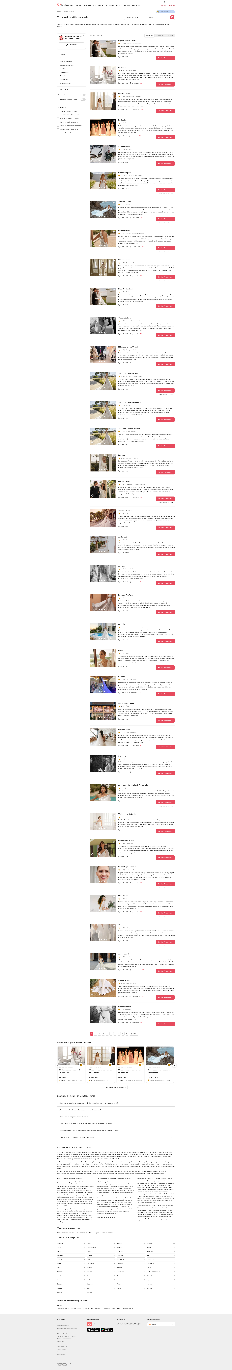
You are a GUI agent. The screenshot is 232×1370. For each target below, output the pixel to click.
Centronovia (123, 925)
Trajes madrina (64, 80)
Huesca (149, 1284)
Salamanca (120, 1272)
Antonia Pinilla (124, 146)
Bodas (59, 11)
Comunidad (136, 5)
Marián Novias (124, 730)
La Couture (122, 120)
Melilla (119, 1288)
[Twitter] (123, 1323)
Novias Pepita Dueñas (127, 867)
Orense (89, 1272)
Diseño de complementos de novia (71, 126)
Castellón (60, 1255)
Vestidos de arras (65, 83)
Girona (89, 1259)
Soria (88, 1288)
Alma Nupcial (123, 954)
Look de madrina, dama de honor (70, 115)
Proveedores (102, 5)
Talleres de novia (65, 58)
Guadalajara (90, 1284)
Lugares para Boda (90, 5)
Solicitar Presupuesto (165, 58)
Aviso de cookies (62, 1333)
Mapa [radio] (171, 35)
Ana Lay (121, 566)
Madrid (89, 1243)
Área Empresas (170, 2)
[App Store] (93, 1331)
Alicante (149, 1243)
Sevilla (59, 1247)
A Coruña (120, 1255)
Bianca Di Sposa (124, 173)
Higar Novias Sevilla (126, 289)
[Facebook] (119, 1323)
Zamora (89, 1292)
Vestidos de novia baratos (65, 1233)
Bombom (122, 677)
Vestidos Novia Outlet (127, 814)
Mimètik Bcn (123, 896)
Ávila (118, 1276)
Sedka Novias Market (127, 703)
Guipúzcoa (120, 1259)
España (154, 1324)
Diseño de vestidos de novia (69, 122)
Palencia (59, 1288)
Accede (163, 5)
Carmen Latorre (124, 318)
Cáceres (149, 1268)
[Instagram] (130, 1323)
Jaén (148, 1255)
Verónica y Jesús (125, 510)
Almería (89, 1276)
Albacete (150, 1276)
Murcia (59, 1251)
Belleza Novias (64, 72)
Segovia (149, 1288)
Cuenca (59, 1292)
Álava (119, 1284)
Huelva (59, 1280)
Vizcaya (89, 1268)
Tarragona (150, 1251)
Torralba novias (124, 202)
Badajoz (59, 1264)
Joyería (62, 69)
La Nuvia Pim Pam (125, 595)
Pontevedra (90, 1264)
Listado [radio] (150, 35)
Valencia (119, 1243)
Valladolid (120, 1264)
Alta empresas (61, 1344)
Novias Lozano (124, 231)
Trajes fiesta (64, 76)
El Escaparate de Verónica (128, 347)
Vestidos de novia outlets (84, 1233)
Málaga (149, 1247)
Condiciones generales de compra (67, 1328)
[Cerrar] (83, 36)
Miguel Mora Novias (126, 840)
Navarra (119, 1268)
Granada (89, 1255)
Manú (120, 650)
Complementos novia (66, 65)
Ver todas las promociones (115, 1087)
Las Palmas (150, 1264)
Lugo (148, 1280)
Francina (121, 455)
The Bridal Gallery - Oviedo (129, 429)
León (58, 1268)
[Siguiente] (174, 1065)
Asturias (119, 1247)
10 (127, 1034)
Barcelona (60, 1243)
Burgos (59, 1284)
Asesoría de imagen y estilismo (69, 118)
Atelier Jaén (123, 537)
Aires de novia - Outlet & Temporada (133, 785)
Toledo (59, 1276)
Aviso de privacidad (63, 1331)
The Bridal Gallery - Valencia (129, 402)
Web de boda (61, 1354)
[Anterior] (58, 1065)
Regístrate (171, 5)
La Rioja (89, 1280)
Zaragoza (60, 1259)
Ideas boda (126, 5)
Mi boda (78, 5)
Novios (118, 5)
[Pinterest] (127, 1323)
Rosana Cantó (124, 94)
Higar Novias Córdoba (127, 41)
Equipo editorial (61, 1349)
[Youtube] (134, 1323)
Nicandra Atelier (124, 1007)
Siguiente (133, 1034)
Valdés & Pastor (124, 260)
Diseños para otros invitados (69, 129)
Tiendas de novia (66, 61)
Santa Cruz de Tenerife (154, 1272)
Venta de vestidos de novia (68, 111)
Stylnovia (122, 756)
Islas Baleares (91, 1247)
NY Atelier (122, 67)
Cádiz (89, 1251)
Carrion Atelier (124, 980)
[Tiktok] (138, 1323)
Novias (111, 5)
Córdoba (120, 1251)
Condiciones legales (63, 1325)
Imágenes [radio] (161, 35)
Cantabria (60, 1272)
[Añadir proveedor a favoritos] (113, 42)
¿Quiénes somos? (62, 1346)
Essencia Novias (124, 481)
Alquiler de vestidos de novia (69, 133)
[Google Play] (107, 1331)
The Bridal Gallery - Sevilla (128, 373)
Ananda (121, 624)
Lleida (119, 1280)
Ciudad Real (150, 1259)
